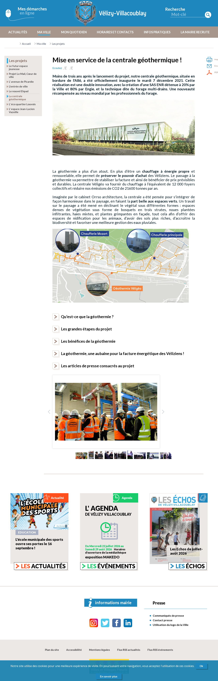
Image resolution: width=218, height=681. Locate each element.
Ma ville (41, 43)
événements (111, 566)
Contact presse (162, 620)
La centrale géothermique (17, 98)
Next (163, 411)
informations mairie (113, 602)
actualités (43, 566)
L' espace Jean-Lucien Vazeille (22, 110)
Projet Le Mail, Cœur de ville (23, 75)
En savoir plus (108, 676)
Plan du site (52, 649)
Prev (49, 411)
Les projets (58, 43)
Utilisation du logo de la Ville (170, 624)
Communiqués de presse (168, 615)
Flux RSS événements (160, 649)
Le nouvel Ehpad (18, 91)
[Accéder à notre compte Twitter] (105, 623)
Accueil (26, 43)
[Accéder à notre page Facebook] (116, 623)
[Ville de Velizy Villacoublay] (111, 13)
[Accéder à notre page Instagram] (93, 623)
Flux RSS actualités (128, 649)
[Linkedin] (128, 623)
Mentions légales (99, 649)
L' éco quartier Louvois (22, 104)
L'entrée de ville (18, 86)
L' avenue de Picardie (21, 81)
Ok (201, 666)
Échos (190, 566)
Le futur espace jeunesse (18, 67)
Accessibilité (74, 649)
